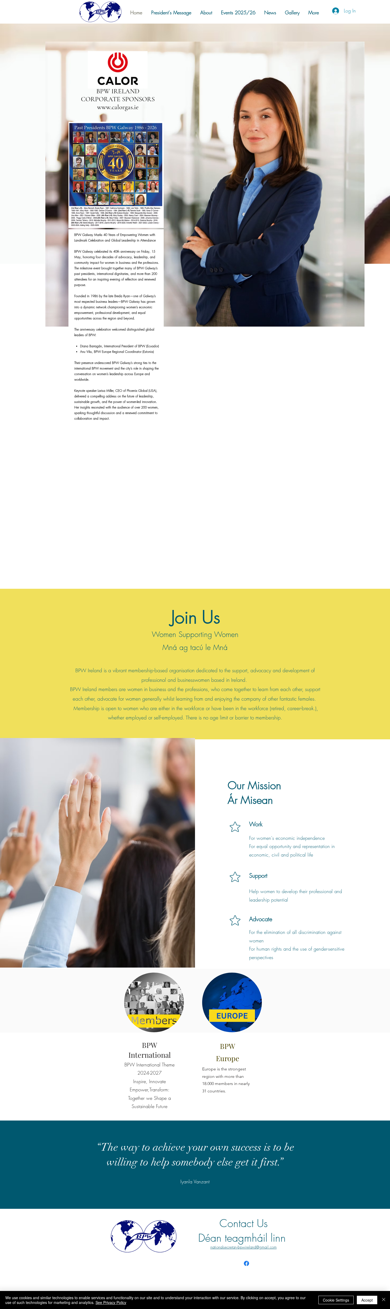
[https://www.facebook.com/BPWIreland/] (246, 1263)
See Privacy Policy (111, 1302)
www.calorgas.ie (117, 107)
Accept (367, 1300)
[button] (292, 12)
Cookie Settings (336, 1300)
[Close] (383, 1300)
